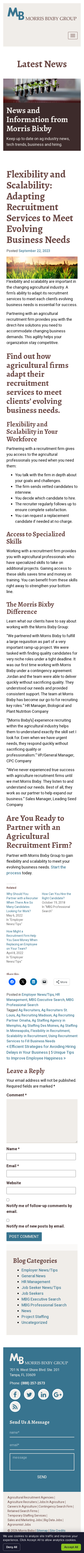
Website (13, 1183)
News (26, 1311)
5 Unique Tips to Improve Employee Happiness (40, 1055)
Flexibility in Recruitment (50, 1030)
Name (13, 1149)
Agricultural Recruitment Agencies (31, 1497)
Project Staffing (35, 1317)
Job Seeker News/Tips (41, 1288)
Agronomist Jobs (19, 1524)
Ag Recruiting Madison (34, 1015)
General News (34, 1276)
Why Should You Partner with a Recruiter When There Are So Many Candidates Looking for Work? (22, 902)
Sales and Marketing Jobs (25, 1520)
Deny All (11, 1547)
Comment (16, 1095)
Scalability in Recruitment (26, 1036)
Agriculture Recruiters (22, 1502)
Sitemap (42, 1530)
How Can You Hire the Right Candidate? (56, 896)
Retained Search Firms (22, 1511)
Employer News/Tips (38, 994)
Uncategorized (34, 1323)
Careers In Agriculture (22, 1506)
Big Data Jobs (53, 1520)
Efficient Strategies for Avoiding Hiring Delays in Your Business (41, 1049)
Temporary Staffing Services (27, 1515)
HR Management (36, 1282)
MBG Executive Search (47, 999)
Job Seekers (33, 1293)
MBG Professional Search (44, 1305)
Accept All (71, 1547)
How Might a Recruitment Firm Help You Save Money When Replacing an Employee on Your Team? (21, 940)
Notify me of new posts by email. (35, 1226)
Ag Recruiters (29, 1010)
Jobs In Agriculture (51, 1502)
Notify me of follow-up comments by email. (39, 1209)
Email (12, 1166)
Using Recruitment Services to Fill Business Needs (42, 1038)
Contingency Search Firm (55, 1506)
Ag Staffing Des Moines (40, 1025)
